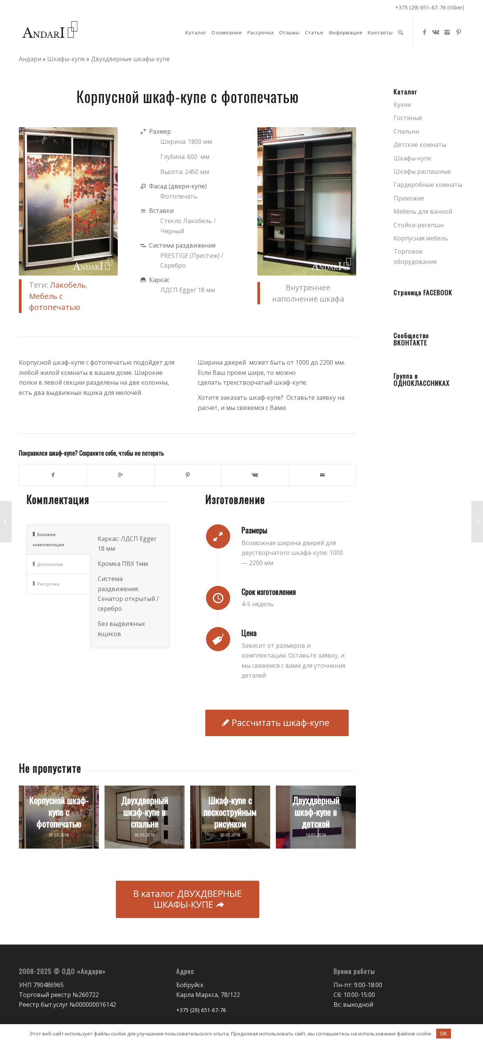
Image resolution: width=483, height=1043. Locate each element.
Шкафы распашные (422, 171)
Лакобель (68, 285)
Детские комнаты (420, 144)
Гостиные (408, 118)
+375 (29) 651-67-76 (202, 1010)
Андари (30, 59)
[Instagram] (447, 32)
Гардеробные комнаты (428, 184)
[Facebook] (424, 32)
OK (443, 1034)
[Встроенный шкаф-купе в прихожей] (477, 521)
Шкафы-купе (66, 59)
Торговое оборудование (415, 256)
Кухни (402, 104)
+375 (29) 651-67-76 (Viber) (429, 7)
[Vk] (435, 32)
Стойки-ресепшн (419, 225)
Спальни (406, 131)
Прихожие (409, 198)
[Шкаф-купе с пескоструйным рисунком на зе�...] (6, 521)
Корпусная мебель (421, 238)
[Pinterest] (458, 32)
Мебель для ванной (423, 211)
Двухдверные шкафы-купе (130, 59)
